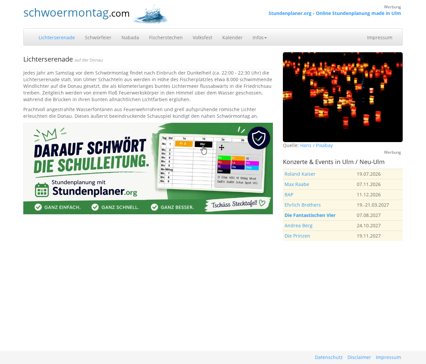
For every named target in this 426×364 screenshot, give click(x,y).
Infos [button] (258, 37)
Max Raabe (297, 184)
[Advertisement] (343, 294)
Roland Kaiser (300, 174)
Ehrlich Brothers (303, 205)
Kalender (232, 37)
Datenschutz (329, 357)
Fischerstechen (166, 37)
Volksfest (202, 37)
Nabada (130, 37)
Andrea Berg (299, 225)
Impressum (379, 37)
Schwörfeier (98, 37)
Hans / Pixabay (316, 145)
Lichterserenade (57, 37)
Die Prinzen (297, 236)
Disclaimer (359, 357)
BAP (289, 194)
